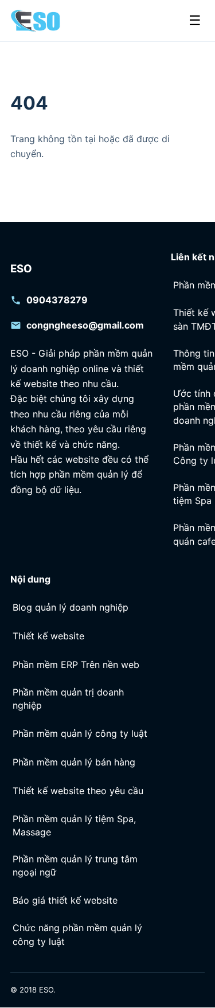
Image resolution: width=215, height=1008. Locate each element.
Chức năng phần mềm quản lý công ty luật (77, 935)
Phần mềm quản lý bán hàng (74, 762)
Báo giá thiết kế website (65, 900)
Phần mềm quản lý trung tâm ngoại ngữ (75, 865)
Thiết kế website (48, 636)
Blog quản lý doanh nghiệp (70, 607)
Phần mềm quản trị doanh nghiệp (68, 699)
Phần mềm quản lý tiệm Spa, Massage (74, 825)
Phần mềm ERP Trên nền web (76, 664)
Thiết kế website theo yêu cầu (78, 790)
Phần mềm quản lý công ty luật (80, 733)
